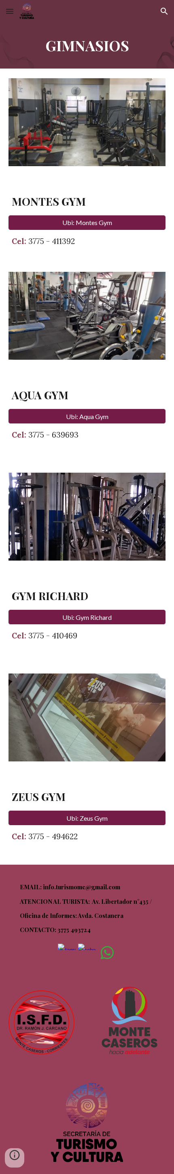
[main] (87, 45)
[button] (9, 11)
